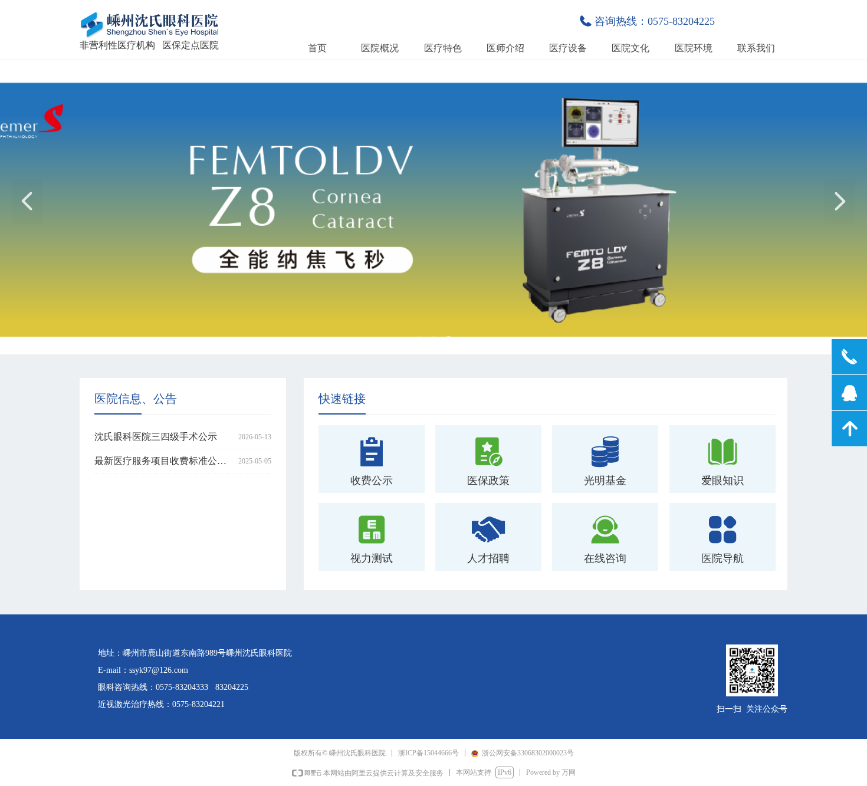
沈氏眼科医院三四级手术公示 (155, 437)
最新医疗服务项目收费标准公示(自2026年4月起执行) (164, 461)
